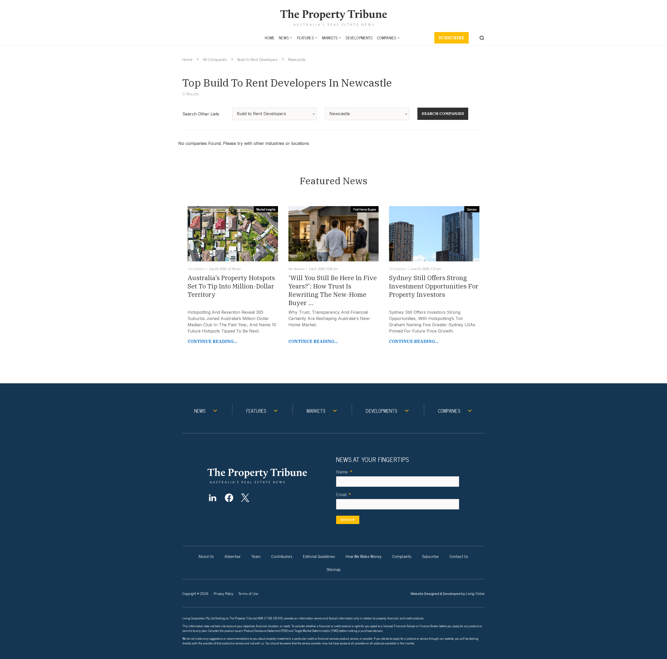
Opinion (472, 209)
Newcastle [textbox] (339, 113)
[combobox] (274, 114)
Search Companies (443, 113)
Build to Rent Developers (257, 59)
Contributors (281, 556)
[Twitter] (245, 498)
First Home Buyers (364, 209)
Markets (329, 37)
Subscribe (452, 37)
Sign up (348, 520)
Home (270, 37)
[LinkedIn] (212, 498)
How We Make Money (363, 556)
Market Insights (265, 209)
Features (305, 37)
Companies (386, 37)
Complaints (401, 556)
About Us (206, 556)
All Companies (215, 59)
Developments (359, 37)
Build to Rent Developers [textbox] (261, 113)
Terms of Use (248, 593)
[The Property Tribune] (267, 475)
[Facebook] (229, 498)
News (284, 37)
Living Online (475, 593)
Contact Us (458, 556)
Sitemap (333, 569)
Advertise (232, 556)
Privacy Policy (223, 593)
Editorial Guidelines (319, 556)
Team (256, 556)
